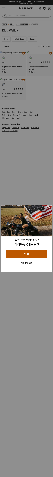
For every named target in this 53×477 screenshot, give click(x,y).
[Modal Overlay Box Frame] (26, 238)
